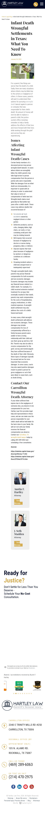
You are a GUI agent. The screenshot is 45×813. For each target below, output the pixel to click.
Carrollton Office (19, 720)
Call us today (17, 761)
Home (3, 16)
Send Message (17, 502)
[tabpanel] (13, 686)
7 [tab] (26, 693)
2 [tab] (15, 693)
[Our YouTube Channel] (25, 788)
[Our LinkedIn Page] (19, 788)
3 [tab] (18, 693)
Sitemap (10, 798)
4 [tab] (20, 693)
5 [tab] (22, 693)
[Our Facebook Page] (13, 788)
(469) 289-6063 (21, 764)
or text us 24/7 (17, 774)
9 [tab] (31, 693)
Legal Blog (9, 16)
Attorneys (36, 801)
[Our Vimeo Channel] (31, 788)
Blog (29, 801)
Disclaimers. (32, 668)
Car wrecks (17, 214)
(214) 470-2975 (21, 777)
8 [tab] (29, 693)
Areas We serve (21, 798)
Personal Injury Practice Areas (14, 801)
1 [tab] (13, 693)
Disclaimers (33, 798)
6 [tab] (24, 693)
